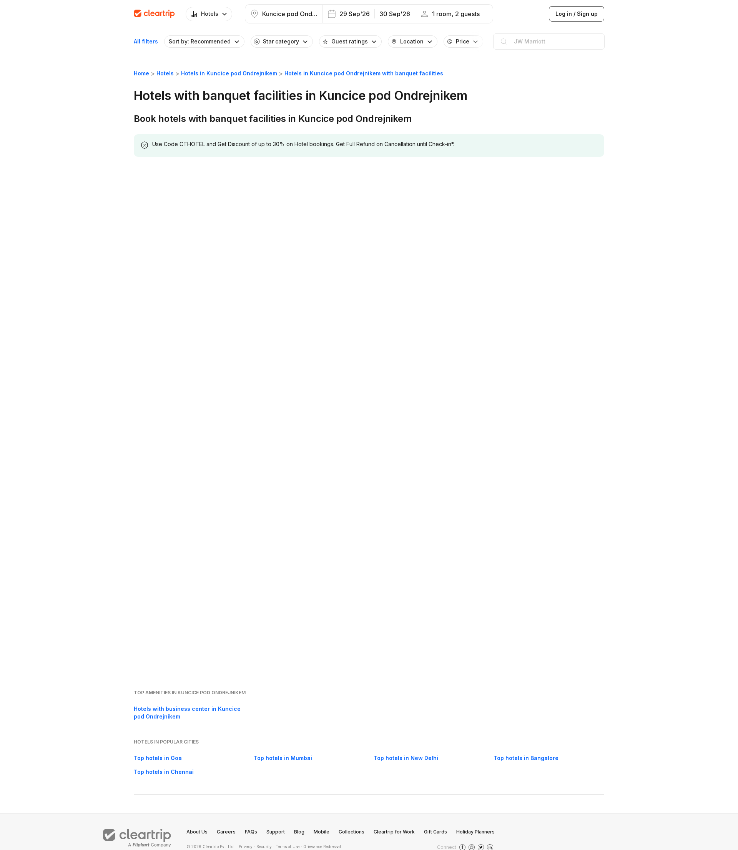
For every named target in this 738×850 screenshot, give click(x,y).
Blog (299, 832)
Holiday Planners (475, 832)
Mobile (321, 832)
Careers (226, 832)
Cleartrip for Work (394, 832)
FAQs (251, 832)
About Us (197, 832)
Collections (351, 832)
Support (275, 832)
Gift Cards (435, 832)
